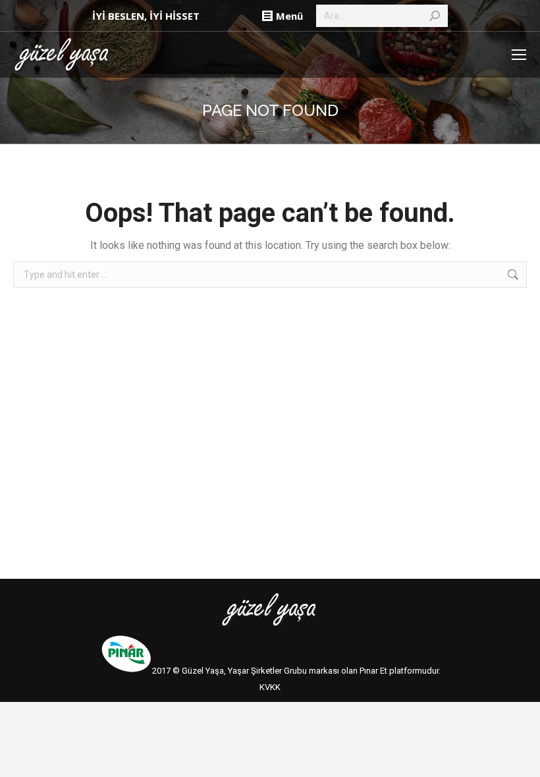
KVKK (270, 687)
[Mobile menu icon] (519, 55)
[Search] (434, 16)
